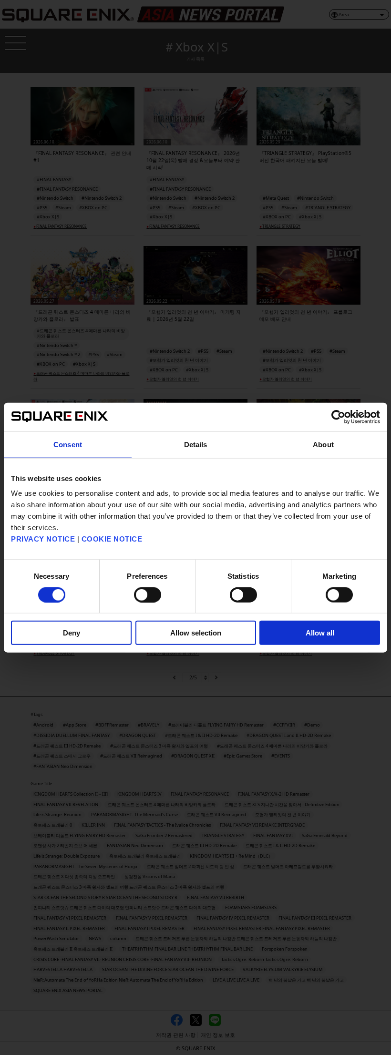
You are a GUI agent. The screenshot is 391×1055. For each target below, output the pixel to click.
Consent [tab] (67, 444)
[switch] (147, 594)
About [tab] (323, 444)
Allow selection (195, 633)
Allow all (320, 633)
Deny (71, 633)
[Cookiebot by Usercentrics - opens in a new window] (338, 417)
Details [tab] (195, 444)
